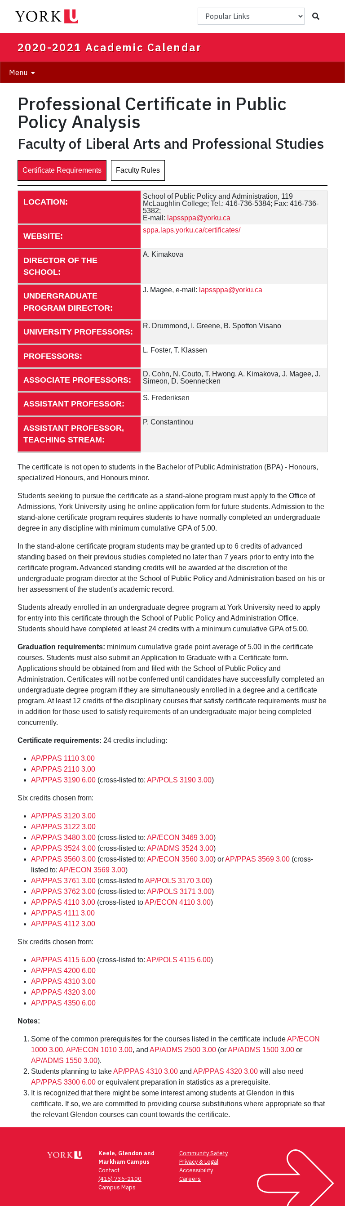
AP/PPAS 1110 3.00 (63, 758)
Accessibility (196, 1170)
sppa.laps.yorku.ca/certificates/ (191, 230)
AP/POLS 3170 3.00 (177, 880)
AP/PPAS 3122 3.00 (63, 827)
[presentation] (62, 170)
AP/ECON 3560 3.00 (180, 859)
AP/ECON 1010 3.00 (99, 1050)
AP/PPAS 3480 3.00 (63, 837)
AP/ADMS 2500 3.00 (183, 1050)
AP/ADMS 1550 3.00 (64, 1060)
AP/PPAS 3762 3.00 (63, 891)
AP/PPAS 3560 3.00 (63, 859)
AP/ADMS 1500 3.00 (261, 1050)
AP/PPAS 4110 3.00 (63, 902)
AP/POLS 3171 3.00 (179, 891)
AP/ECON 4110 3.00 (178, 902)
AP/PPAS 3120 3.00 (63, 816)
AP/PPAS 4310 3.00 (63, 981)
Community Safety (203, 1153)
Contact (108, 1170)
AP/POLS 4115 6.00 (178, 960)
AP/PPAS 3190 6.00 (63, 780)
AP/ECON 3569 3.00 (92, 870)
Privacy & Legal (198, 1162)
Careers (190, 1179)
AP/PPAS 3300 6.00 (63, 1082)
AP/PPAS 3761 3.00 (63, 880)
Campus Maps (117, 1187)
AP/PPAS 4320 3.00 (63, 992)
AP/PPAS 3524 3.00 (63, 848)
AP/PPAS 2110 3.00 (63, 769)
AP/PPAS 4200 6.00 (63, 970)
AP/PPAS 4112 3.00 (63, 924)
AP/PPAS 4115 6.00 (63, 960)
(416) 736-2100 (120, 1179)
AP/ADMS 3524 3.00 (180, 848)
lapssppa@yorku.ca (198, 218)
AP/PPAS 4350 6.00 (63, 1003)
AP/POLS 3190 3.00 (179, 780)
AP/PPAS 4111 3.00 (63, 913)
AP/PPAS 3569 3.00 (257, 859)
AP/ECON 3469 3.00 (180, 837)
